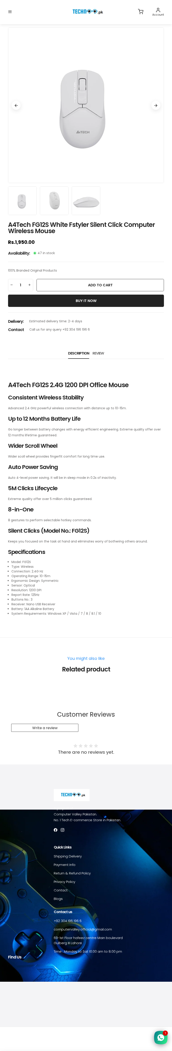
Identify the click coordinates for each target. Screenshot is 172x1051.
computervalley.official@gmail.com (83, 929)
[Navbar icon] (10, 12)
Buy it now (86, 300)
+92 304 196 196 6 (68, 920)
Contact (61, 890)
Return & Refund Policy (72, 873)
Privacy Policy (64, 881)
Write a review (45, 727)
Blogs (58, 898)
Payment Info (64, 864)
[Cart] (140, 12)
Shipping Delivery (68, 856)
